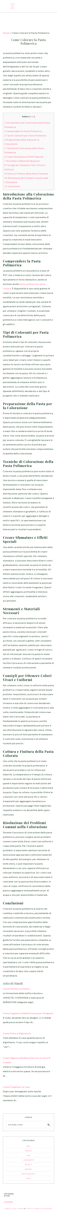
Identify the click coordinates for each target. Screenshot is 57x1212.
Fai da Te (28, 1164)
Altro (29, 1146)
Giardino (28, 1169)
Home (6, 33)
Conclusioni (12, 186)
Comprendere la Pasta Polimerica (23, 131)
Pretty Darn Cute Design (39, 1208)
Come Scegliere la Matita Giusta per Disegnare (28, 1013)
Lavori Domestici (28, 1174)
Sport (28, 1178)
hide (32, 116)
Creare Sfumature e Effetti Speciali (23, 156)
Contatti (8, 1201)
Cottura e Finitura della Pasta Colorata (26, 173)
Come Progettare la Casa (16, 1087)
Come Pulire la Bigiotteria (17, 1033)
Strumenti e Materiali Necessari (22, 161)
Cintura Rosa (28, 6)
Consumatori (28, 1160)
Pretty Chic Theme (14, 1208)
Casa (28, 1155)
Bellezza (28, 1151)
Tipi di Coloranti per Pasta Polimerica (25, 135)
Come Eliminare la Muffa (16, 988)
